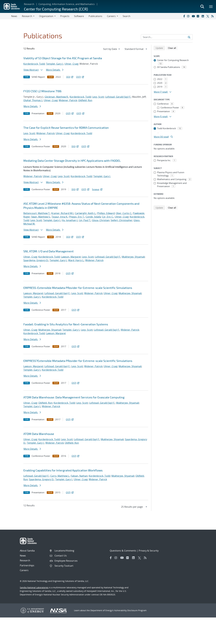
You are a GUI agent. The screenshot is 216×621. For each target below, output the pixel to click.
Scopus (95, 189)
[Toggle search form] (202, 6)
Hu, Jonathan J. (70, 220)
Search (126, 16)
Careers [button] (111, 16)
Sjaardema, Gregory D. (35, 260)
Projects (64, 16)
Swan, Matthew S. (40, 216)
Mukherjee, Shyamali (133, 256)
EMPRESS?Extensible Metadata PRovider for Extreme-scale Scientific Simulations (77, 360)
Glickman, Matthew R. (56, 96)
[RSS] (213, 16)
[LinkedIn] (203, 16)
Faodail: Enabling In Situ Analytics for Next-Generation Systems (65, 324)
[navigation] (111, 49)
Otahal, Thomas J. (33, 100)
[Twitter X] (208, 16)
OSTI (78, 76)
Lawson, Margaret (71, 256)
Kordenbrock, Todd (34, 63)
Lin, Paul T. (85, 220)
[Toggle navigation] (5, 16)
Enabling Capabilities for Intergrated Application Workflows (63, 470)
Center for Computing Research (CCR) (56, 9)
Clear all (173, 47)
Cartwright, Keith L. (85, 213)
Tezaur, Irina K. (60, 216)
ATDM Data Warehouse (38, 434)
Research (29, 4)
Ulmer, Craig (71, 63)
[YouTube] (193, 16)
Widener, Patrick (68, 100)
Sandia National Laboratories (34, 587)
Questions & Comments (123, 550)
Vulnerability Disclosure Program (130, 610)
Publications (95, 16)
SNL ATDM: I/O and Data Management (48, 251)
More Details (53, 69)
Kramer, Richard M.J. (62, 213)
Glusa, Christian (100, 220)
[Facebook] (184, 16)
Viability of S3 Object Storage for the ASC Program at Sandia (62, 58)
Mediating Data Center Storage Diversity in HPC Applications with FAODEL (72, 160)
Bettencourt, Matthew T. (36, 213)
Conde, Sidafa (93, 216)
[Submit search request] (189, 37)
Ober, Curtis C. (124, 213)
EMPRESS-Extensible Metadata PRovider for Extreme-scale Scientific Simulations (77, 287)
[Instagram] (189, 16)
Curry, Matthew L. (60, 475)
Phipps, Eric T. (76, 216)
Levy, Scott (98, 96)
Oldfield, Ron (85, 100)
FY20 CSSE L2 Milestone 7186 (42, 91)
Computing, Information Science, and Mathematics (66, 4)
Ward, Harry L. (76, 260)
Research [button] (27, 16)
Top (207, 617)
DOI (68, 76)
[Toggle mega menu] (211, 6)
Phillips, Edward (106, 213)
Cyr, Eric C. (108, 216)
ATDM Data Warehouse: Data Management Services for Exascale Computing (73, 397)
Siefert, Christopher (121, 220)
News (14, 16)
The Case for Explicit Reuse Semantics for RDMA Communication (66, 127)
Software (79, 16)
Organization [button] (46, 16)
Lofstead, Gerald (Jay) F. (118, 96)
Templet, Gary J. (54, 63)
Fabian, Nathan (79, 475)
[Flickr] (198, 16)
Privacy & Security (149, 550)
